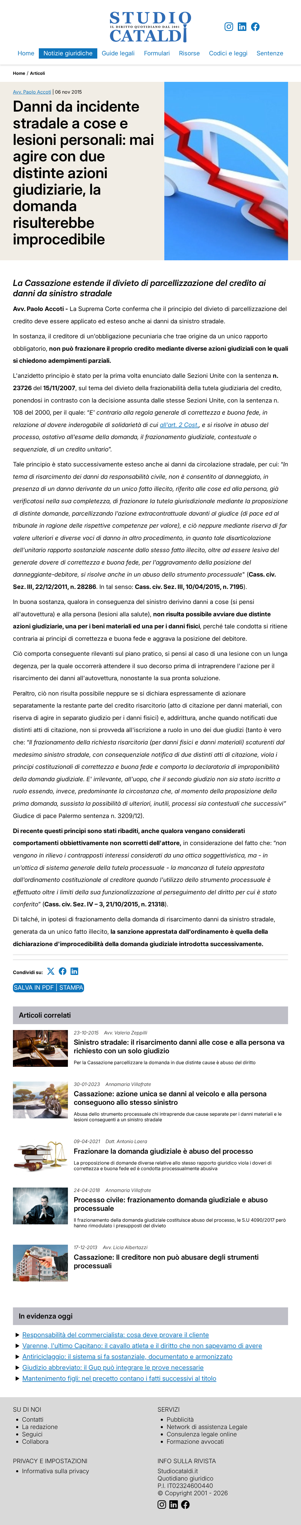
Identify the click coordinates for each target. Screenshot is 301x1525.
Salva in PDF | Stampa (48, 987)
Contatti (33, 1419)
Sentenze (270, 53)
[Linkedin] (242, 27)
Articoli (37, 73)
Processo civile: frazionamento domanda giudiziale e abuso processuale (171, 1204)
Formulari (157, 53)
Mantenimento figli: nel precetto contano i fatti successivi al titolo (119, 1378)
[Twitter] (51, 971)
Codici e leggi (228, 53)
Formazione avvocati (195, 1441)
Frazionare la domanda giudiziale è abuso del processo (163, 1151)
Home (26, 53)
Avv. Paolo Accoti (32, 92)
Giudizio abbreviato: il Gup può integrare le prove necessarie (113, 1367)
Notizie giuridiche (68, 53)
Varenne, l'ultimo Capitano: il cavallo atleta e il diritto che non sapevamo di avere (142, 1346)
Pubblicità (180, 1419)
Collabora (35, 1441)
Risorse (189, 53)
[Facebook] (255, 27)
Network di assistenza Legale (207, 1426)
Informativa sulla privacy (55, 1471)
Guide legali (118, 53)
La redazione (40, 1426)
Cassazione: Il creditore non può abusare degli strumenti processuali (166, 1261)
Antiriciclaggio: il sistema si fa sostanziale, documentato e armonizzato (127, 1356)
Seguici (32, 1434)
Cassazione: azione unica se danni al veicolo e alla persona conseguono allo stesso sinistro (170, 1098)
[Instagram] (229, 27)
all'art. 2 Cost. (179, 424)
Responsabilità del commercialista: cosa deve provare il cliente (115, 1335)
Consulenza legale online (202, 1434)
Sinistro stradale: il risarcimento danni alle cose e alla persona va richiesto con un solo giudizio (179, 1046)
